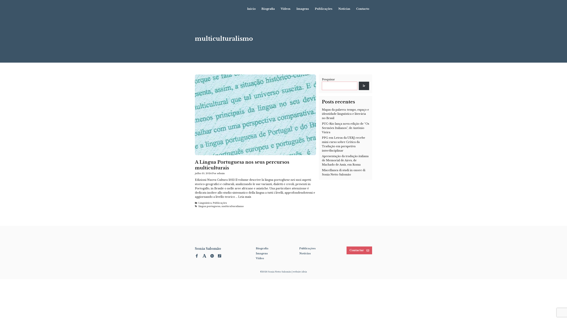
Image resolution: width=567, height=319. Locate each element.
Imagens (302, 8)
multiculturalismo (232, 206)
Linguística (205, 202)
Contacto (362, 8)
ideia (304, 271)
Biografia (268, 8)
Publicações (323, 8)
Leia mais (244, 196)
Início (251, 8)
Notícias (344, 8)
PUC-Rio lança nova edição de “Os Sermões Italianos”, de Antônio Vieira (345, 128)
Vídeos (285, 8)
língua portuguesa (209, 206)
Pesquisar (328, 79)
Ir (364, 85)
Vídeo (260, 258)
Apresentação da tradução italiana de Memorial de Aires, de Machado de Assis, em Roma (345, 160)
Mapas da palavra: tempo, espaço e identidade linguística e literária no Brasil (345, 114)
